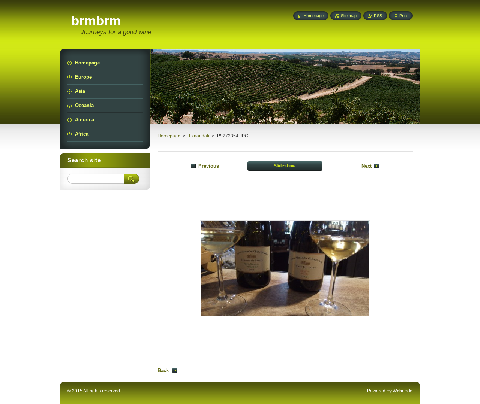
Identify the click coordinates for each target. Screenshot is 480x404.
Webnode (402, 391)
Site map (349, 15)
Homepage (169, 136)
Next (367, 166)
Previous (208, 166)
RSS (378, 15)
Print (403, 15)
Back (163, 370)
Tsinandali (198, 136)
